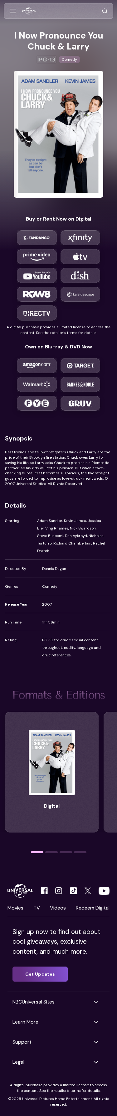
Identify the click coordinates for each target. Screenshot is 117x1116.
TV (36, 908)
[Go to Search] (105, 11)
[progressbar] (37, 852)
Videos (58, 908)
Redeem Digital (93, 908)
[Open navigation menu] (13, 11)
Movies (15, 908)
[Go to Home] (29, 11)
